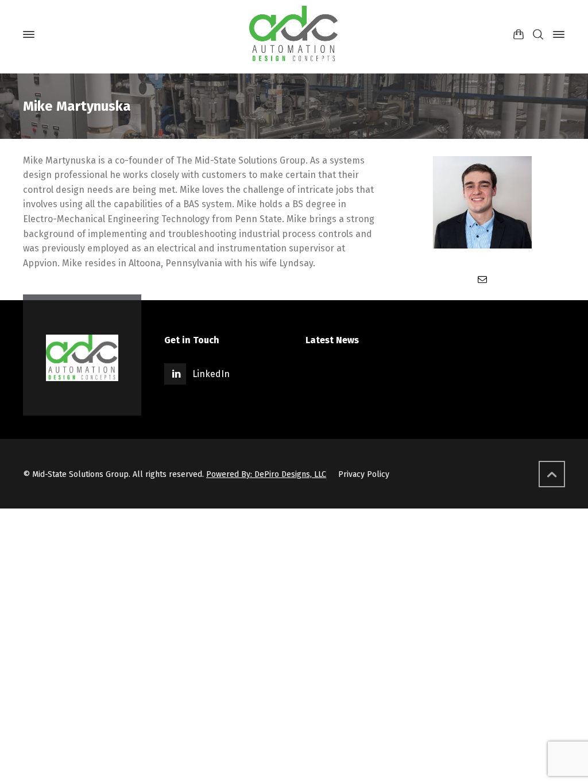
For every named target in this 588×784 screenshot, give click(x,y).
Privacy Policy (363, 474)
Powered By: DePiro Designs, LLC (266, 474)
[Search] (538, 34)
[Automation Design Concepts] (294, 34)
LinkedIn (211, 373)
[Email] (482, 279)
